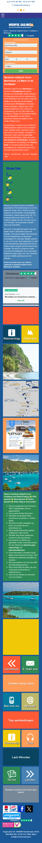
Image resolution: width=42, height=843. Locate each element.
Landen (30, 780)
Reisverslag (12, 338)
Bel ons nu (11, 706)
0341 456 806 (16, 2)
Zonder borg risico (26, 513)
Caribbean (33, 31)
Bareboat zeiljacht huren (19, 31)
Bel (6, 156)
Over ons (30, 338)
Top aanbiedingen (20, 720)
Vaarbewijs (11, 743)
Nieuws (30, 706)
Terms (11, 780)
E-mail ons (30, 669)
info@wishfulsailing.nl (21, 837)
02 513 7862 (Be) (28, 834)
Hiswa (31, 506)
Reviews (33, 154)
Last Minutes (16, 154)
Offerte (6, 154)
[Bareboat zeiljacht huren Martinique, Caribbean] (21, 378)
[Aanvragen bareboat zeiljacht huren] (20, 433)
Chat (30, 743)
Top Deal (25, 154)
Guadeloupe (18, 91)
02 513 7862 (30, 2)
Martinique (7, 33)
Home (6, 31)
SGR (11, 508)
